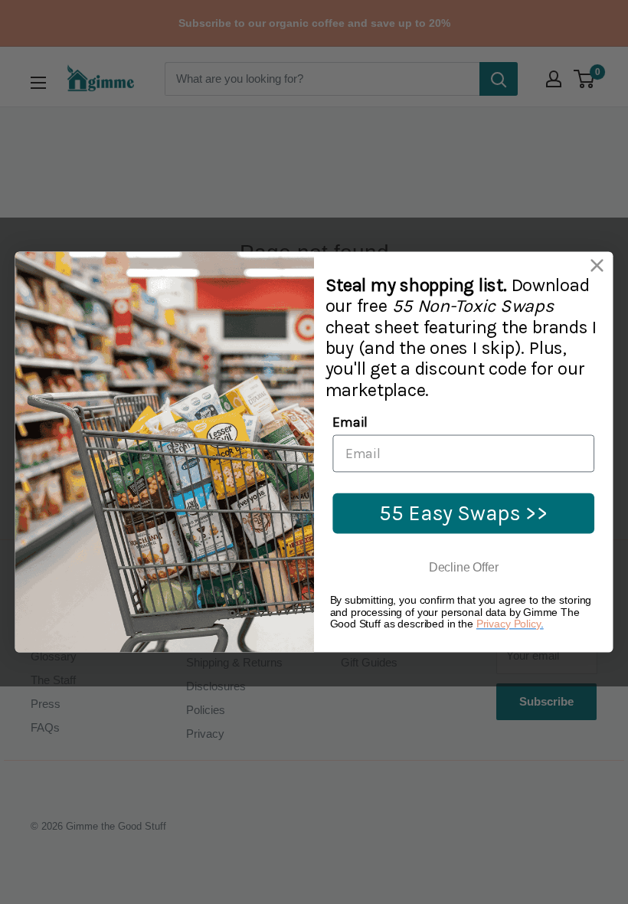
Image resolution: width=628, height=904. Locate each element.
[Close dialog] (597, 265)
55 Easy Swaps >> (463, 512)
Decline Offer (464, 568)
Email (350, 422)
